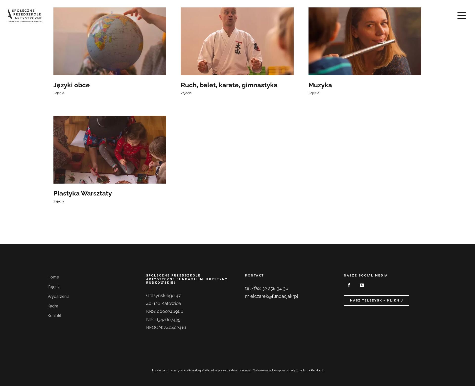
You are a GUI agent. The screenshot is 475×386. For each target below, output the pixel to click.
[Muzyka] (365, 41)
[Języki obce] (109, 41)
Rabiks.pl (317, 370)
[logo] (26, 10)
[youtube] (362, 285)
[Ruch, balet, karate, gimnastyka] (237, 41)
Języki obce (71, 85)
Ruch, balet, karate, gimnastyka (229, 85)
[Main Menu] (462, 15)
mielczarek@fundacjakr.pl (271, 296)
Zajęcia (58, 93)
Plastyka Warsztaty (82, 193)
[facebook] (349, 285)
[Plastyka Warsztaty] (109, 150)
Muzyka (320, 85)
